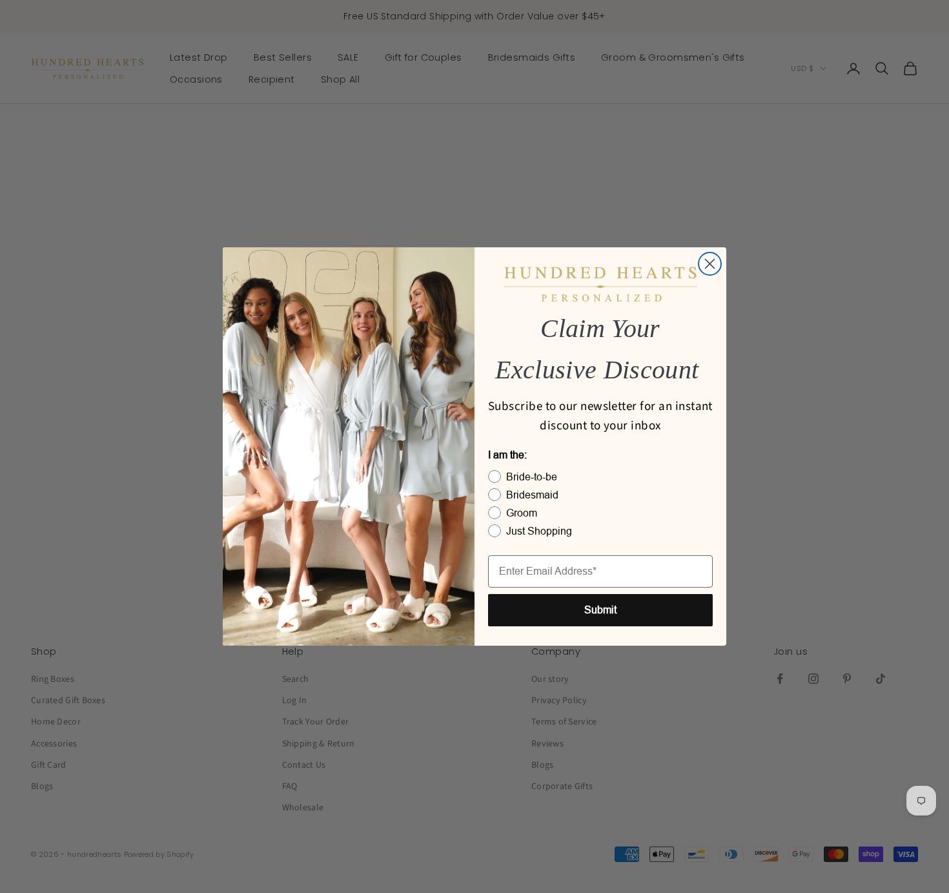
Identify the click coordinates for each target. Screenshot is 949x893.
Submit (600, 609)
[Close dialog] (710, 263)
